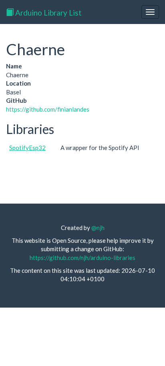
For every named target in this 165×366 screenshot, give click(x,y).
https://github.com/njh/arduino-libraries (82, 257)
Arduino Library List (48, 12)
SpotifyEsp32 (27, 147)
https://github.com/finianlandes (47, 109)
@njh (98, 227)
